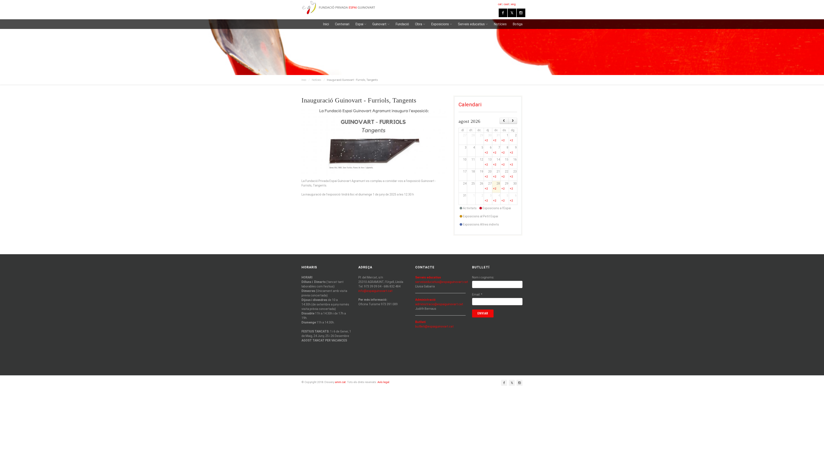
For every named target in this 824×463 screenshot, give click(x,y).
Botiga (518, 24)
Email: (477, 294)
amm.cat (340, 382)
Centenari (342, 24)
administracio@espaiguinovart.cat (439, 304)
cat (500, 4)
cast (506, 4)
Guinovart (379, 24)
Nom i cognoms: (483, 277)
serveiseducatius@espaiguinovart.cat (441, 282)
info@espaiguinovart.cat (375, 291)
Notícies (500, 24)
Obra (418, 24)
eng (513, 4)
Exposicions (440, 24)
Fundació (402, 24)
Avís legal (383, 382)
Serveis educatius (471, 24)
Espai (359, 24)
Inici (326, 24)
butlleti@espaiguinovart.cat (434, 326)
